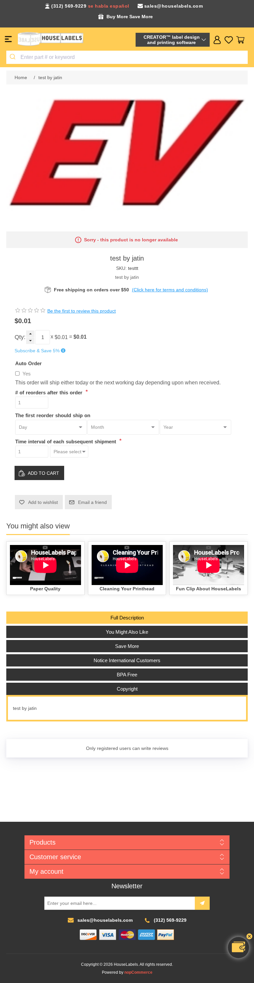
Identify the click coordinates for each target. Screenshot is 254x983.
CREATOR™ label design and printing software (172, 39)
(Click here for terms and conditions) (170, 289)
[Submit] (13, 57)
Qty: (20, 337)
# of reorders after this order (49, 392)
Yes (26, 373)
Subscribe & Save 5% (37, 350)
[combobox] (127, 57)
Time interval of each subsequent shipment (66, 441)
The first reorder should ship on (52, 415)
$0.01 (61, 337)
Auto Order (28, 363)
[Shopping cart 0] (240, 40)
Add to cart (43, 473)
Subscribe (202, 903)
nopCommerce (138, 972)
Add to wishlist (43, 502)
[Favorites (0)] (229, 40)
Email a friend (92, 502)
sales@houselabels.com (173, 6)
